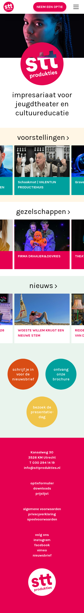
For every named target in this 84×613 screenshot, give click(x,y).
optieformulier (42, 483)
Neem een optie (50, 7)
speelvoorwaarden (42, 519)
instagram (42, 540)
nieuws (41, 285)
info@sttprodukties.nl (42, 468)
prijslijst (42, 493)
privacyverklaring (42, 514)
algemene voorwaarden (42, 509)
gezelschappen (41, 211)
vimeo (42, 550)
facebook (42, 545)
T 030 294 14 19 (42, 463)
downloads (42, 488)
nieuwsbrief (42, 555)
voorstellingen (41, 137)
